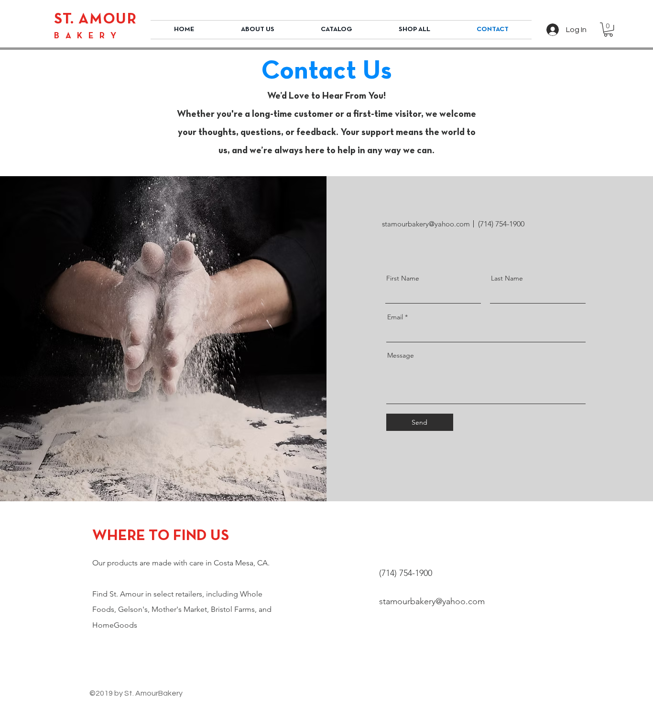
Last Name (507, 278)
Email (395, 317)
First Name (402, 278)
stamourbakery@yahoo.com (426, 223)
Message (400, 355)
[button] (336, 30)
